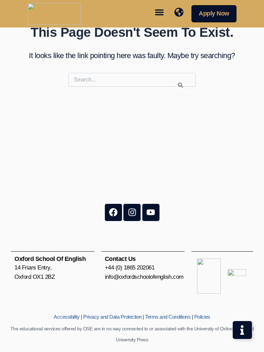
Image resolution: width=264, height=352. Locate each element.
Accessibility (67, 317)
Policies (202, 317)
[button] (159, 12)
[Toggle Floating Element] (242, 330)
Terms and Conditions (167, 317)
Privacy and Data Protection (112, 317)
